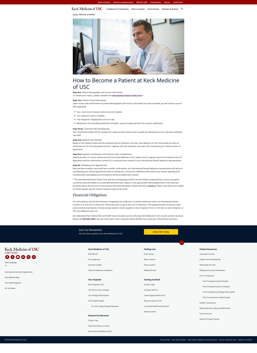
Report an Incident (245, 340)
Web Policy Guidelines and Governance (202, 340)
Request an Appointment (123, 2)
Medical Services (150, 270)
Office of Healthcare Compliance (100, 270)
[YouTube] (17, 257)
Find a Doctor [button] (153, 9)
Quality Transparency (208, 303)
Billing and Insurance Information (212, 270)
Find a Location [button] (138, 9)
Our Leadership (94, 259)
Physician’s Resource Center (98, 326)
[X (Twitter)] (12, 257)
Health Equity (155, 2)
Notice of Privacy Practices (209, 319)
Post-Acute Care (206, 314)
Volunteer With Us (151, 290)
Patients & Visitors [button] (170, 9)
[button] (182, 7)
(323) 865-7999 (88, 219)
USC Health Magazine (13, 283)
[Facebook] (7, 257)
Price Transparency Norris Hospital (216, 286)
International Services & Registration (19, 272)
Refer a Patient (104, 2)
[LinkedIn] (23, 257)
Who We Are (93, 254)
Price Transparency (207, 276)
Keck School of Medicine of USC (100, 331)
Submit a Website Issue (227, 340)
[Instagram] (28, 257)
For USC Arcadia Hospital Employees (105, 306)
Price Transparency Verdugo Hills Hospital (219, 292)
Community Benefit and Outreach (156, 306)
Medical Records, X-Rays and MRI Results (215, 308)
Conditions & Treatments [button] (117, 9)
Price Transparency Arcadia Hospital (216, 297)
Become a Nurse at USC (153, 301)
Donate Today (149, 284)
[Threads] (33, 257)
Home (75, 14)
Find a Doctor (149, 254)
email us (152, 186)
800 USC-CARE (142, 2)
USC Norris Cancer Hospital (98, 290)
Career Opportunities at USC (155, 295)
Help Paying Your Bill (207, 265)
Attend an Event (150, 312)
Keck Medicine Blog (12, 277)
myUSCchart (178, 2)
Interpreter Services (207, 254)
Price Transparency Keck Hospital (215, 281)
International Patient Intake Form (127, 95)
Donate (167, 2)
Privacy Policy (165, 340)
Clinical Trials (93, 320)
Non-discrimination (179, 340)
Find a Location (149, 265)
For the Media (10, 288)
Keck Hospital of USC (96, 284)
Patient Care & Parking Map (210, 259)
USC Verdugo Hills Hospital (98, 295)
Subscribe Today (161, 231)
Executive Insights (95, 265)
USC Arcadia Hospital (96, 301)
